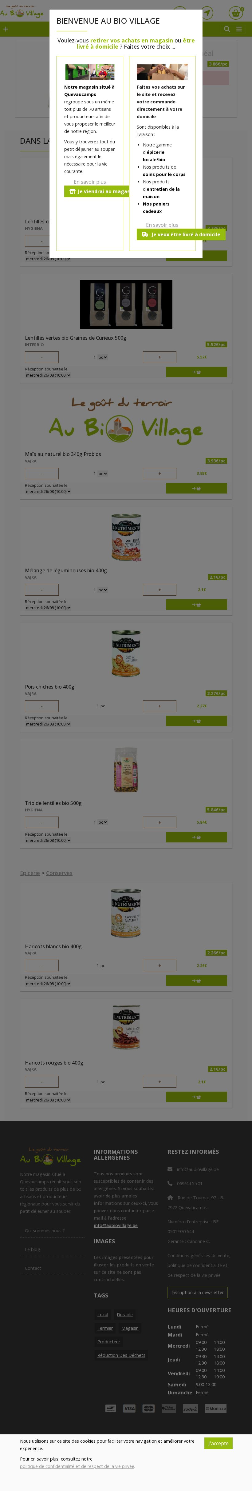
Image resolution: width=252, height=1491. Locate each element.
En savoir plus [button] (90, 181)
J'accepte (218, 1443)
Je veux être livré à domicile (185, 234)
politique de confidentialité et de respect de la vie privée (77, 1466)
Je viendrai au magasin (106, 191)
